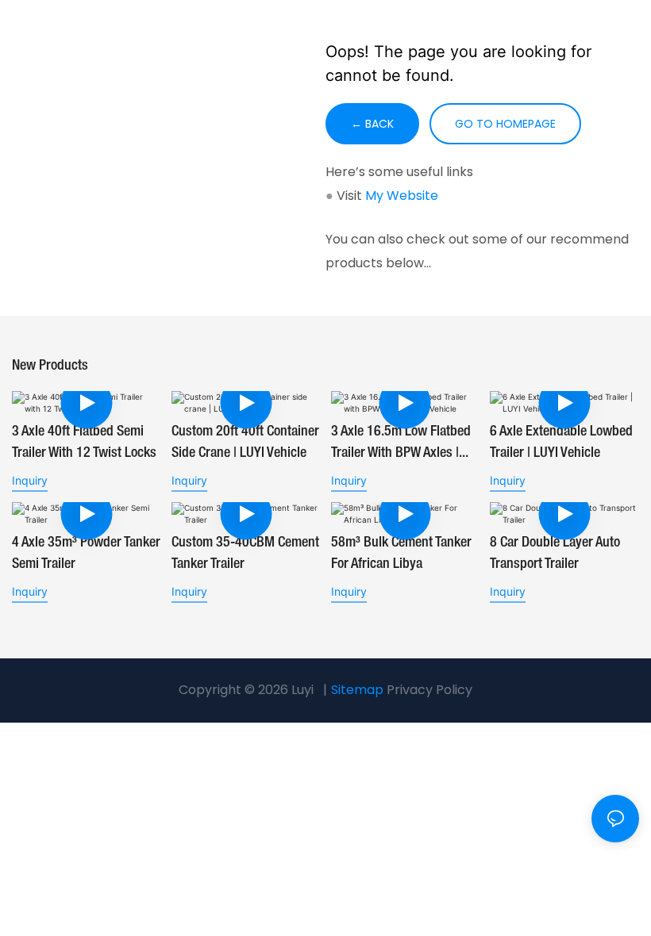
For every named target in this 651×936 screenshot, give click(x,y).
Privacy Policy (429, 690)
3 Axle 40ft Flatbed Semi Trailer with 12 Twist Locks (84, 442)
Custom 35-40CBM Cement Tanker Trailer (245, 553)
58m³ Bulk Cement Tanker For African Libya (401, 553)
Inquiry (30, 480)
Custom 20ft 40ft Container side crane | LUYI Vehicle (245, 442)
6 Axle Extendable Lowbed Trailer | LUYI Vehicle (561, 442)
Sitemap (357, 690)
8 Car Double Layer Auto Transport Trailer (555, 553)
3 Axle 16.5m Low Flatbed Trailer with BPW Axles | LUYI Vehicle (401, 444)
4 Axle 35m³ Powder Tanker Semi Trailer (86, 553)
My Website (401, 195)
